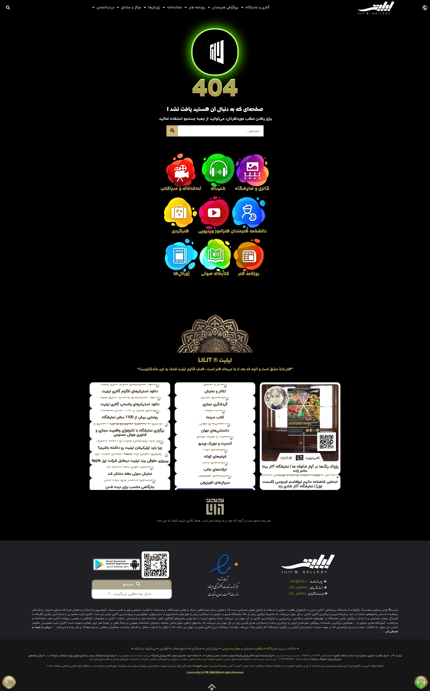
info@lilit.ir (298, 581)
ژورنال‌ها (154, 7)
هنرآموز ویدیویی (214, 231)
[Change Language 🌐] (425, 7)
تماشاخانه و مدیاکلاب (181, 189)
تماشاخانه (174, 7)
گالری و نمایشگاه (257, 7)
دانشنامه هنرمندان (249, 231)
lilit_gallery (298, 587)
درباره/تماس (105, 7)
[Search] (172, 131)
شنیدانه (218, 189)
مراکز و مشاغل (131, 7)
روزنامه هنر (197, 7)
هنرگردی (180, 231)
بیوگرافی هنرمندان (225, 7)
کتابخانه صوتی (215, 274)
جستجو (129, 585)
